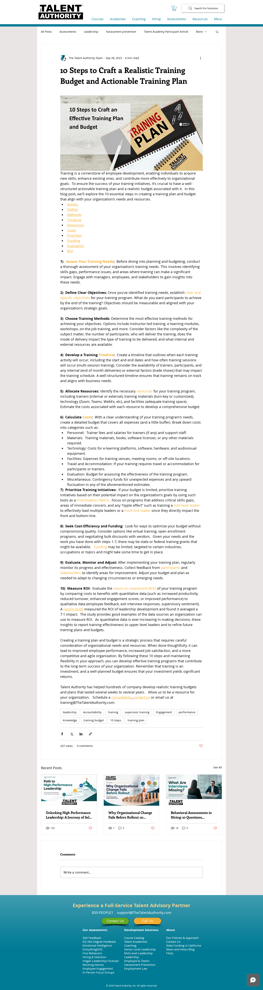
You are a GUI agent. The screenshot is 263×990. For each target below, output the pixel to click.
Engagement (164, 712)
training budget (94, 720)
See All (217, 767)
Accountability (92, 712)
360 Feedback (92, 938)
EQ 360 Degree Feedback (99, 941)
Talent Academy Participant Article (166, 31)
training (113, 712)
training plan (136, 720)
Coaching (130, 945)
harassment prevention (121, 31)
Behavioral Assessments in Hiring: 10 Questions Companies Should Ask (191, 815)
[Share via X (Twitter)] (71, 734)
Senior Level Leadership (140, 949)
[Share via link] (90, 734)
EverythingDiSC (93, 949)
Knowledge (70, 720)
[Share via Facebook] (62, 734)
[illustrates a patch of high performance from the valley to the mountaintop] (69, 790)
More (199, 31)
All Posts (46, 31)
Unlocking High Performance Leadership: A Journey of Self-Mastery (69, 815)
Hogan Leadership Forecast (101, 961)
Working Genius (93, 965)
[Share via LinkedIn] (81, 734)
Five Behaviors (92, 953)
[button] (174, 8)
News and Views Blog (180, 949)
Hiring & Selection (94, 957)
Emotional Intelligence (97, 945)
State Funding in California (183, 945)
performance (187, 712)
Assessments (67, 31)
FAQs (169, 953)
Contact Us (173, 941)
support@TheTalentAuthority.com (144, 912)
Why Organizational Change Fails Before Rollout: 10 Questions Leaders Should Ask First (130, 815)
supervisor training (137, 712)
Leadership (91, 31)
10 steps (115, 720)
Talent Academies (135, 941)
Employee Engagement (98, 968)
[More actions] (200, 58)
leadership (70, 712)
